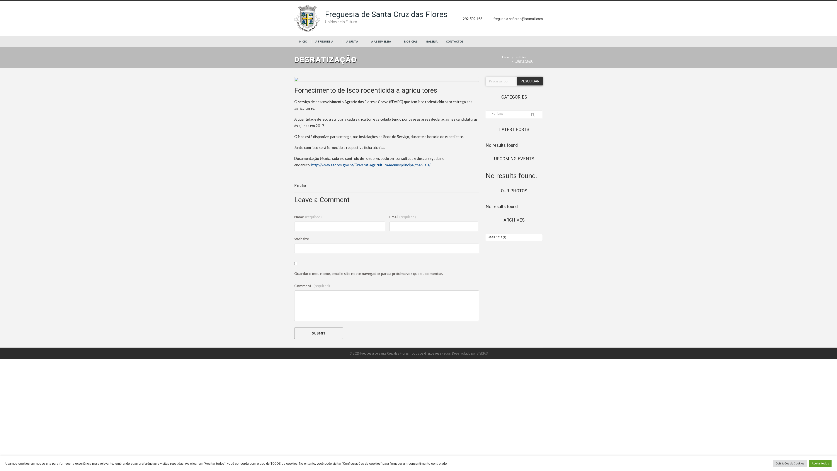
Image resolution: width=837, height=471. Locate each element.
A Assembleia (381, 41)
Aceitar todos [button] (820, 463)
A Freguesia (324, 41)
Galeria (432, 41)
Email (402, 217)
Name (308, 217)
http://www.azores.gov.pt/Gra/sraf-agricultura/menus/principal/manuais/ (370, 165)
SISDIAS (482, 353)
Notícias (411, 41)
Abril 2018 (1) (497, 237)
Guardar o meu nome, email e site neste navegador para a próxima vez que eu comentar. (368, 273)
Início (302, 41)
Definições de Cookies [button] (790, 463)
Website (301, 239)
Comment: (312, 285)
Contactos (455, 41)
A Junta (352, 41)
